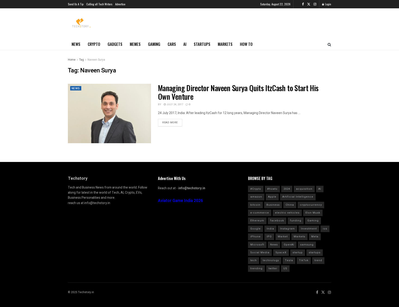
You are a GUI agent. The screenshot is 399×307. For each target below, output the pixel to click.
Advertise (120, 4)
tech (253, 260)
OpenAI (289, 245)
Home (72, 60)
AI (184, 44)
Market (283, 237)
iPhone (255, 237)
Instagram (287, 229)
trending (256, 268)
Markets (225, 44)
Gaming (154, 44)
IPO (269, 237)
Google (255, 229)
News (76, 44)
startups (314, 252)
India (270, 229)
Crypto (94, 44)
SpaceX (281, 252)
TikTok (303, 260)
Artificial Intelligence (297, 197)
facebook (277, 221)
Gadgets (115, 44)
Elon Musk (312, 213)
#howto (272, 189)
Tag (81, 60)
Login (327, 4)
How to (246, 44)
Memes (135, 44)
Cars (172, 44)
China (290, 205)
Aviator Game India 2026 (180, 201)
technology (271, 260)
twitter (273, 268)
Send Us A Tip (76, 4)
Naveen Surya (96, 60)
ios (325, 229)
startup (298, 252)
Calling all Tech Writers (99, 4)
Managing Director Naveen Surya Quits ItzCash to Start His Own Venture (238, 92)
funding (295, 221)
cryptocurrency (311, 205)
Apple (272, 197)
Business (273, 205)
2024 (287, 189)
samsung (307, 245)
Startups (202, 44)
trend (318, 260)
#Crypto (255, 189)
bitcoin (255, 205)
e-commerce (259, 213)
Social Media (259, 252)
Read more (170, 122)
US (285, 268)
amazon (256, 197)
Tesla (289, 260)
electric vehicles (287, 213)
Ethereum (257, 221)
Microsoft (257, 245)
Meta (314, 237)
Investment (309, 229)
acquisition (304, 189)
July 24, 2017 (174, 104)
